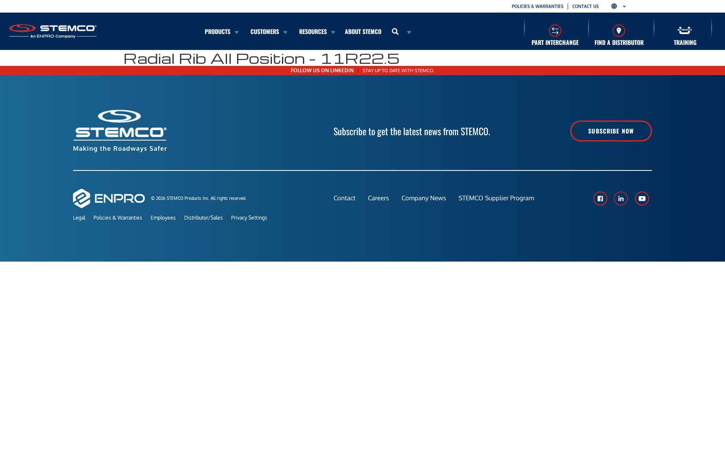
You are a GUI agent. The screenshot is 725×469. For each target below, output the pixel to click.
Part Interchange (555, 42)
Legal (79, 218)
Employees (163, 218)
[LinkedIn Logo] (621, 199)
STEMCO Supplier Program (496, 198)
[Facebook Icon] (600, 199)
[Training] (685, 30)
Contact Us (585, 6)
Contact (344, 198)
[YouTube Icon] (642, 199)
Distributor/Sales (203, 218)
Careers (378, 198)
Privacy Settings (249, 218)
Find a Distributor (619, 42)
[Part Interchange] (555, 30)
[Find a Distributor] (619, 30)
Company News (424, 198)
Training (685, 42)
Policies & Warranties (537, 6)
